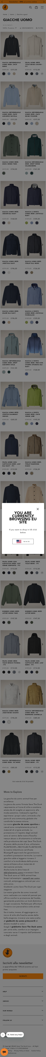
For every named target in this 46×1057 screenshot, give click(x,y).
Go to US (26, 541)
